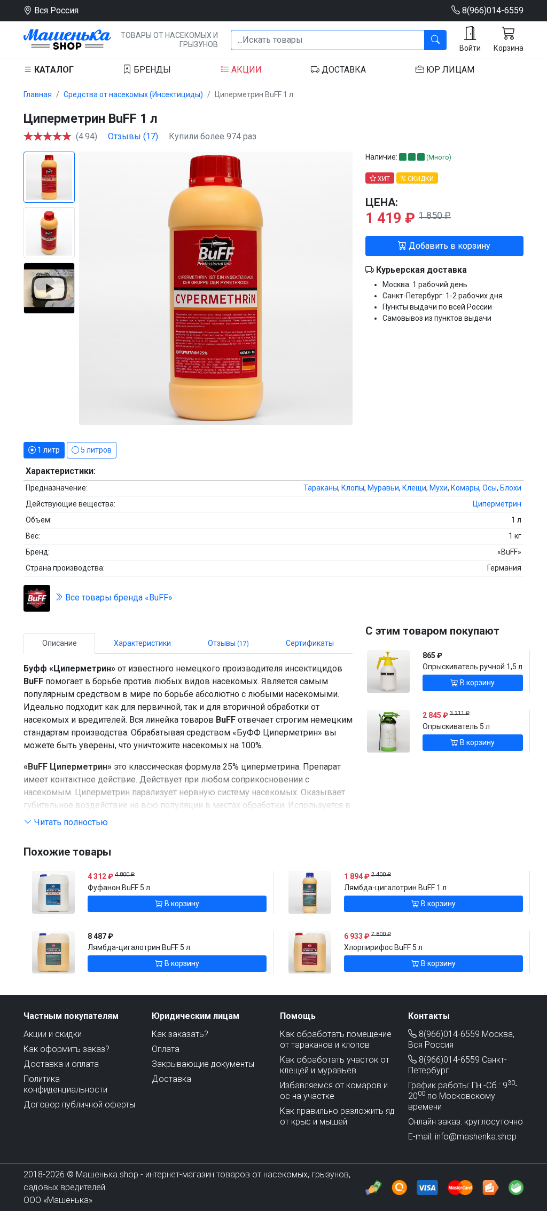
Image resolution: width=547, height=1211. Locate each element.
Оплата (165, 1049)
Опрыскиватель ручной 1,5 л (472, 666)
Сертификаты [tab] (310, 643)
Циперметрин (497, 504)
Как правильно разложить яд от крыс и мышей (337, 1116)
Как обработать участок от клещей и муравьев (334, 1065)
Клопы (352, 488)
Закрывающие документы (203, 1064)
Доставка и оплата (61, 1064)
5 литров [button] (95, 450)
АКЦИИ (245, 70)
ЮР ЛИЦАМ (449, 70)
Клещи (414, 488)
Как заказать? (180, 1034)
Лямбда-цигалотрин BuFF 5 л (139, 947)
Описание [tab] (59, 643)
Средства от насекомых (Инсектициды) (133, 94)
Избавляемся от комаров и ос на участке (334, 1090)
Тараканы (320, 488)
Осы (489, 488)
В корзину (476, 682)
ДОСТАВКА (342, 70)
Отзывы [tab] (228, 643)
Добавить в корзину (448, 246)
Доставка (171, 1079)
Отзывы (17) (133, 136)
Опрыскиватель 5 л (456, 726)
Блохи (510, 488)
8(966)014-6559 (491, 10)
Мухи (438, 488)
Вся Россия (55, 10)
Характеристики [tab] (142, 643)
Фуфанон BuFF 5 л (119, 887)
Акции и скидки (53, 1034)
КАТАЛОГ (53, 70)
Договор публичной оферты (79, 1104)
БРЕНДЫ (151, 70)
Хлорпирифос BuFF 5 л (383, 947)
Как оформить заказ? (67, 1049)
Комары (465, 488)
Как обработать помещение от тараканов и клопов (336, 1039)
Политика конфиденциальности (65, 1084)
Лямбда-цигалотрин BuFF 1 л (395, 887)
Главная (38, 94)
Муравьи (383, 488)
